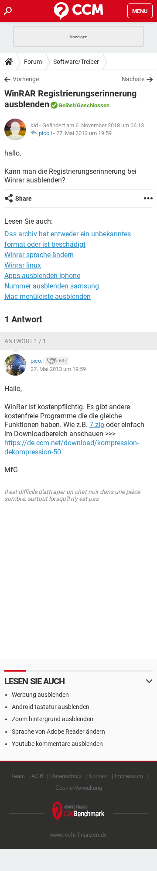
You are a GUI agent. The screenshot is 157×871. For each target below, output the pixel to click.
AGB (37, 776)
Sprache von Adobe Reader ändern (58, 731)
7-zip (96, 425)
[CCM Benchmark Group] (78, 812)
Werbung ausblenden (40, 694)
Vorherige (26, 79)
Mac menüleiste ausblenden (47, 296)
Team (18, 776)
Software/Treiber (76, 61)
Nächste (133, 79)
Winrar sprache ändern (39, 255)
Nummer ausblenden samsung (51, 286)
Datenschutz (66, 776)
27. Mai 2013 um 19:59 (84, 133)
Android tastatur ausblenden (50, 706)
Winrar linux (22, 265)
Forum (33, 61)
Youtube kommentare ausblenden (57, 743)
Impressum (129, 776)
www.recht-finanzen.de (78, 834)
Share (23, 198)
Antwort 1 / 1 (25, 341)
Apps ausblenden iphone (42, 276)
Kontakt (98, 776)
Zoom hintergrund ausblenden (52, 718)
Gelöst (66, 105)
